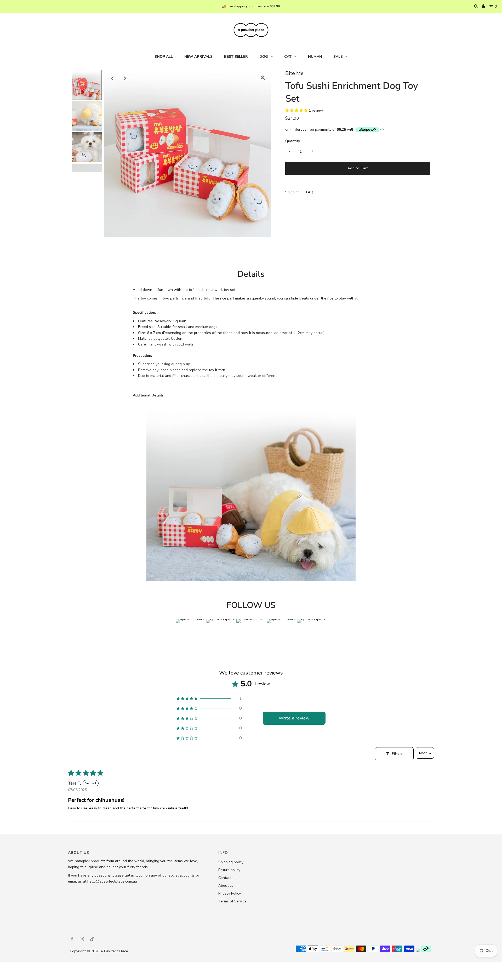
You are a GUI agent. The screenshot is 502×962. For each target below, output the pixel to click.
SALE (338, 56)
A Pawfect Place (114, 951)
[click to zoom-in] (263, 78)
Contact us (227, 877)
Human (315, 56)
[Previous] (112, 78)
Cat (288, 56)
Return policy (229, 869)
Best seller (236, 56)
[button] (297, 110)
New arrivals (198, 56)
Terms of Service (232, 901)
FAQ (309, 192)
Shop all (164, 56)
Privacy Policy (229, 893)
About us (225, 885)
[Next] (125, 78)
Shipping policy (230, 862)
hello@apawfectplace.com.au (112, 881)
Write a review (294, 718)
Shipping (292, 192)
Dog (263, 56)
